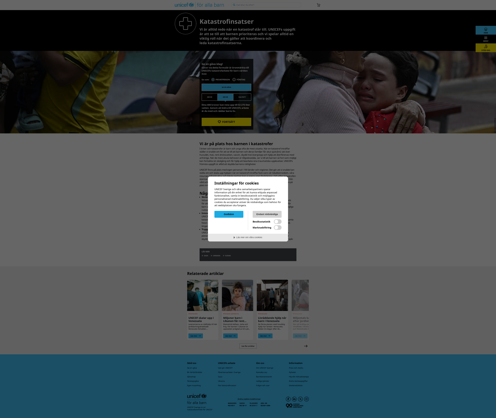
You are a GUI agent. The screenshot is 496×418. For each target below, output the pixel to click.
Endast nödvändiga (267, 214)
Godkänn (229, 214)
